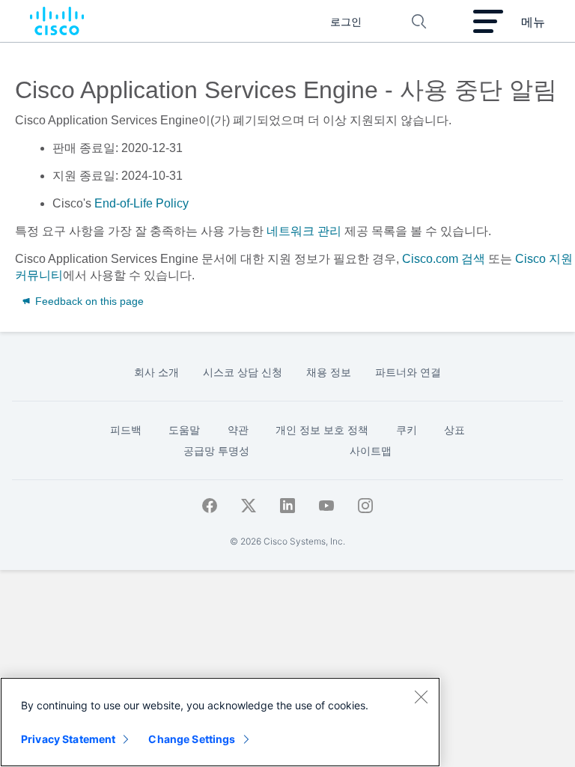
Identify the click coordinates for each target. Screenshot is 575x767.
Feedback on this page (88, 301)
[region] (220, 722)
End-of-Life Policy (141, 203)
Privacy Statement (68, 739)
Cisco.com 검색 (443, 258)
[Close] (420, 696)
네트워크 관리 (304, 231)
